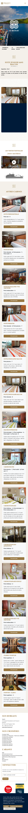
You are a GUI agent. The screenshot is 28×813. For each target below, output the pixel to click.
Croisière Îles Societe (7, 741)
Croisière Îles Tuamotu (7, 744)
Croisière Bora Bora (6, 742)
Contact (4, 761)
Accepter (6, 806)
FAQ (3, 752)
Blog (3, 758)
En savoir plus (14, 226)
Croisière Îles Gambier (7, 745)
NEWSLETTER (9, 765)
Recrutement (5, 759)
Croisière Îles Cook (6, 738)
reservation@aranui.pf (7, 727)
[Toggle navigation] (25, 3)
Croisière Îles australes (7, 737)
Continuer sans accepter (16, 806)
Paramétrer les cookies (9, 808)
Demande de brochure (7, 754)
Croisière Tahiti (5, 734)
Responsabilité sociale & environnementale (12, 755)
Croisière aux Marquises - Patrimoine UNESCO (13, 735)
